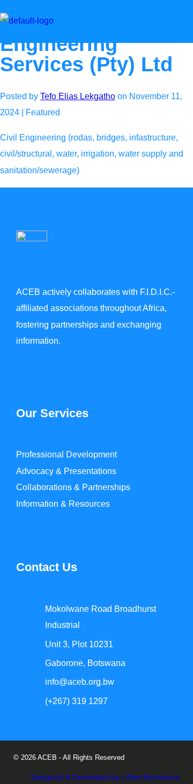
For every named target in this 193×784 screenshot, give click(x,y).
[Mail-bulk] (67, 734)
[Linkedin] (47, 734)
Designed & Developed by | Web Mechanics (105, 777)
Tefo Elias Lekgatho (77, 96)
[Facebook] (26, 734)
